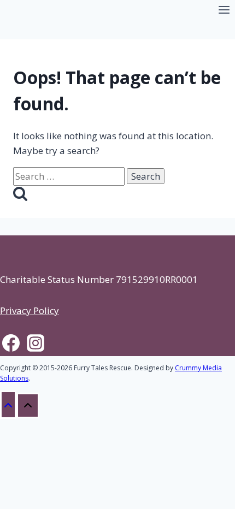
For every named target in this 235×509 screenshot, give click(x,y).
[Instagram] (35, 345)
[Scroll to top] (8, 404)
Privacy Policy (29, 310)
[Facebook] (10, 345)
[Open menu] (224, 11)
